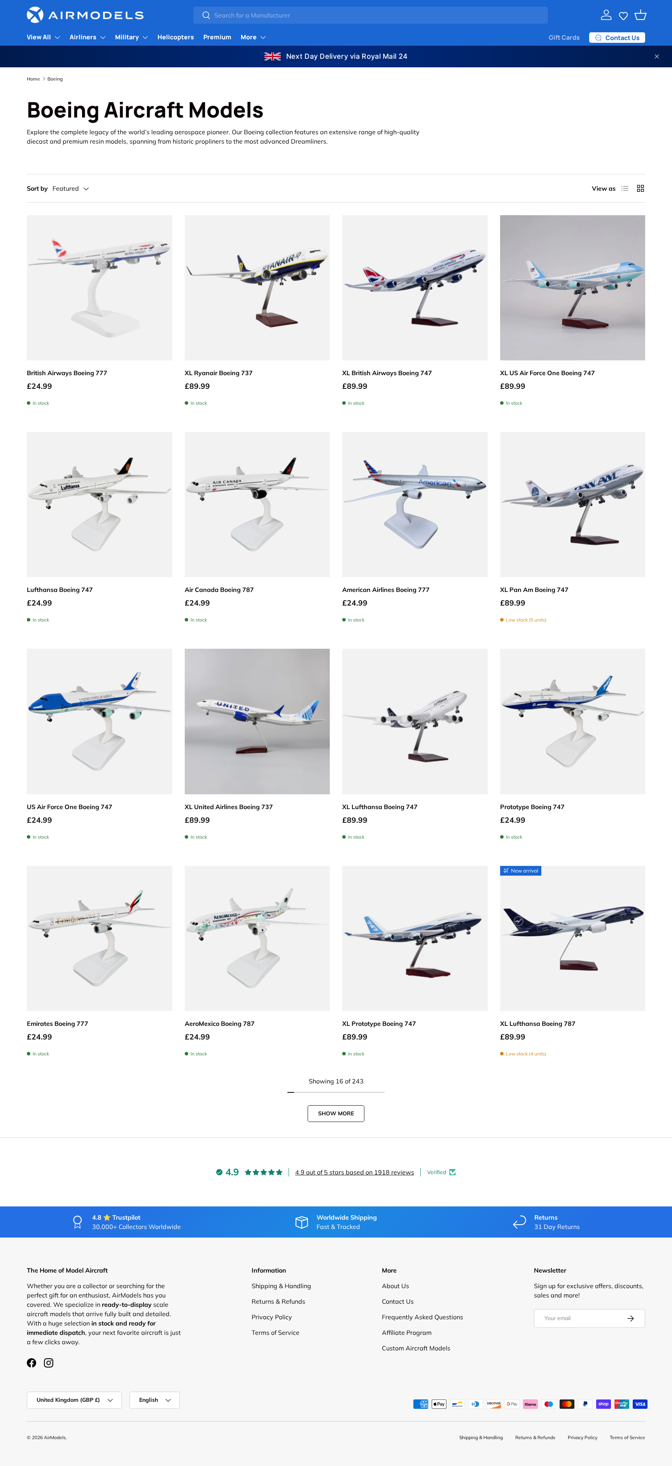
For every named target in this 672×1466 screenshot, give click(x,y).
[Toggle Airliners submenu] (102, 37)
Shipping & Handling (281, 1286)
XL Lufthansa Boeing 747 (380, 807)
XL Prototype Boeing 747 (379, 1023)
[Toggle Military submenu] (145, 37)
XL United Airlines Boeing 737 (229, 807)
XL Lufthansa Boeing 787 (538, 1023)
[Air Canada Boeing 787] (257, 505)
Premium (217, 37)
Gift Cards (564, 37)
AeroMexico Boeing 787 (220, 1023)
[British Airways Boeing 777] (99, 288)
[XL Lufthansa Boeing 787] (573, 938)
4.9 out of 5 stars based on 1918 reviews (354, 1172)
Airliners (83, 37)
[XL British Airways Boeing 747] (415, 288)
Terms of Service (275, 1332)
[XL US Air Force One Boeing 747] (573, 288)
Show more (336, 1113)
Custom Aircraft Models (416, 1348)
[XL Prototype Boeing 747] (415, 938)
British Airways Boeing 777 (67, 373)
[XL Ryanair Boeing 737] (257, 288)
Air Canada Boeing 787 (219, 589)
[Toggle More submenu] (263, 37)
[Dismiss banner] (656, 56)
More (249, 37)
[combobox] (370, 15)
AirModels (55, 1437)
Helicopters (176, 37)
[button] (623, 14)
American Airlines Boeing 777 (386, 589)
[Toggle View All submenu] (57, 37)
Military (127, 37)
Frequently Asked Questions (422, 1317)
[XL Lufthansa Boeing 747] (415, 721)
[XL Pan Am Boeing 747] (573, 505)
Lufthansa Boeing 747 (60, 589)
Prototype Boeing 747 (532, 807)
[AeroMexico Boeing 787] (257, 938)
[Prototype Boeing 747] (573, 721)
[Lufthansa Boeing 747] (99, 505)
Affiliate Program (407, 1332)
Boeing (55, 79)
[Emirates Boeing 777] (99, 938)
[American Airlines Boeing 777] (415, 505)
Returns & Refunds (278, 1301)
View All (39, 37)
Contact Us (398, 1301)
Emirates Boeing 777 (57, 1023)
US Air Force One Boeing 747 (69, 807)
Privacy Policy (272, 1317)
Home (33, 79)
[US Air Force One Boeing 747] (99, 721)
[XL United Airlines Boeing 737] (257, 721)
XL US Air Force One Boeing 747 (547, 373)
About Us (395, 1286)
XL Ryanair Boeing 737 (219, 373)
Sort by (37, 188)
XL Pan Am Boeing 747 (534, 589)
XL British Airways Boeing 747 (387, 373)
